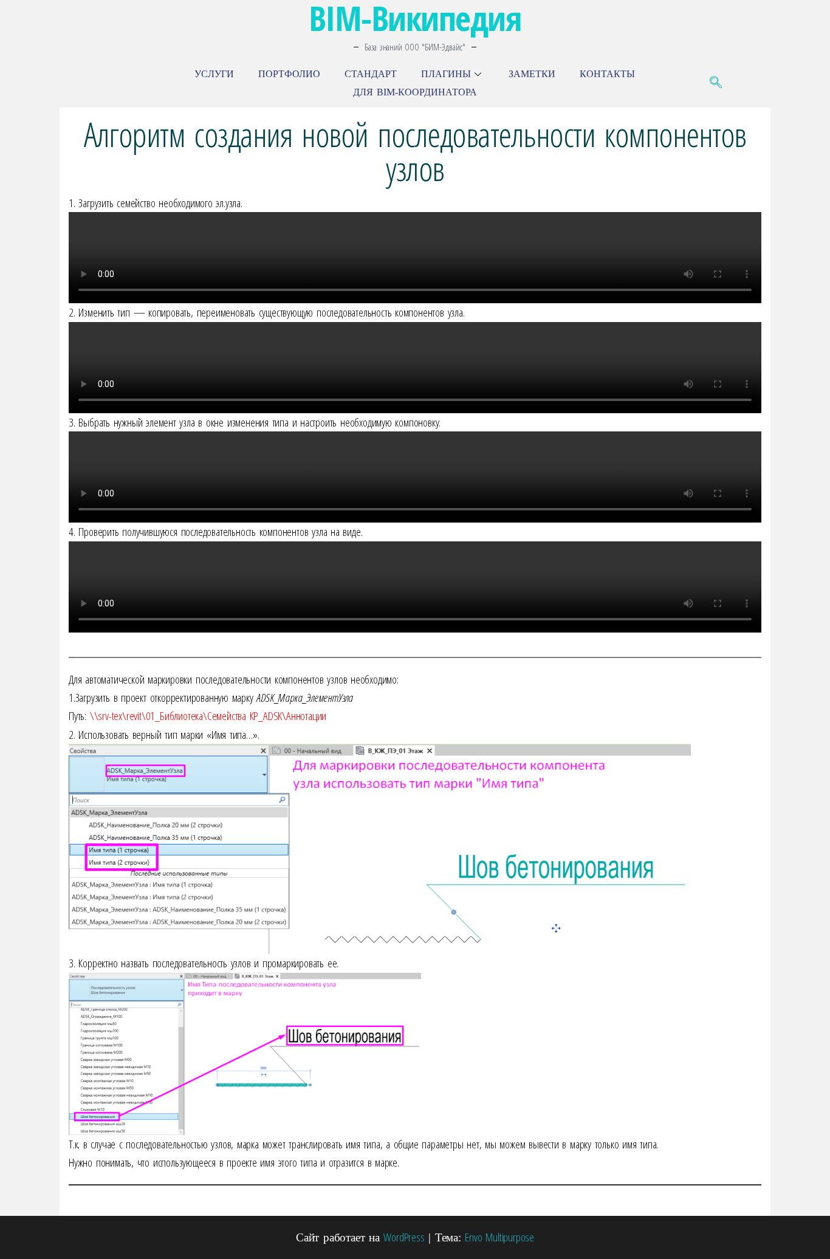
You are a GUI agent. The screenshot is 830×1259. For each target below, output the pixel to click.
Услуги (214, 74)
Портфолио (289, 74)
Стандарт (371, 74)
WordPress (403, 1237)
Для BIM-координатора (415, 92)
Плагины (446, 74)
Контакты (607, 74)
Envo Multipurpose (499, 1237)
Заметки (532, 74)
